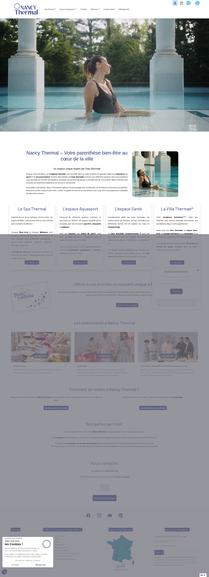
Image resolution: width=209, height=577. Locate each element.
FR (204, 575)
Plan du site (59, 544)
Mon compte (60, 536)
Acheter (84, 9)
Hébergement (124, 9)
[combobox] (203, 575)
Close (198, 270)
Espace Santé (109, 9)
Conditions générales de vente (67, 553)
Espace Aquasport (67, 9)
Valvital (15, 529)
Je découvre (32, 262)
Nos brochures (105, 498)
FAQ (56, 541)
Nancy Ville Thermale (120, 529)
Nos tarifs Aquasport (63, 556)
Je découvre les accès (56, 408)
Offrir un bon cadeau (127, 305)
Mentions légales (62, 550)
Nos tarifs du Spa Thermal (65, 559)
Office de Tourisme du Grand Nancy (62, 529)
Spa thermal (50, 9)
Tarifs (57, 539)
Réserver (94, 9)
